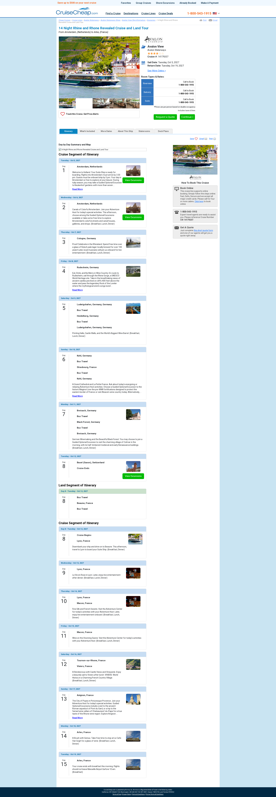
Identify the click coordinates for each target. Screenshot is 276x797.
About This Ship (125, 131)
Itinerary (68, 131)
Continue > (187, 116)
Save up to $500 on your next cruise (76, 3)
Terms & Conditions (138, 794)
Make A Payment (209, 3)
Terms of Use (117, 794)
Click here (199, 201)
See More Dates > (156, 70)
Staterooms (144, 131)
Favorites (126, 3)
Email (215, 20)
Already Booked (188, 3)
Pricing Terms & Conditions (154, 794)
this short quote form (203, 230)
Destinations (131, 13)
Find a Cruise (113, 13)
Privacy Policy (126, 794)
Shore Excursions (165, 3)
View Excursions (133, 180)
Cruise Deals (166, 13)
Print (205, 20)
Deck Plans (163, 131)
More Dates (106, 131)
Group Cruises (143, 3)
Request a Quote (165, 116)
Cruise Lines (148, 13)
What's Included (87, 131)
